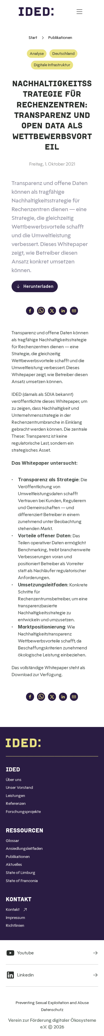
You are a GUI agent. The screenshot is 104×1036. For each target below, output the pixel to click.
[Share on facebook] (30, 311)
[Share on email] (74, 311)
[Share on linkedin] (63, 311)
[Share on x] (52, 311)
